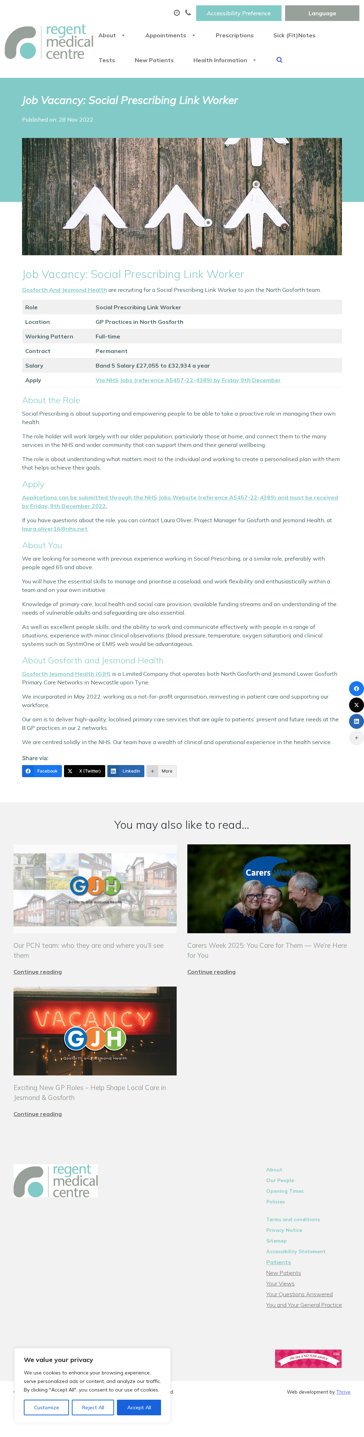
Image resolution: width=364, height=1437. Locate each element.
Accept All (139, 1407)
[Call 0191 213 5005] (189, 13)
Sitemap (276, 1241)
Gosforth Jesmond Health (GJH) (66, 673)
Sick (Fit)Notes (294, 35)
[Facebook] (356, 688)
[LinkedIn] (356, 721)
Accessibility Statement (296, 1251)
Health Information (220, 60)
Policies (275, 1201)
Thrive (343, 1392)
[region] (92, 1385)
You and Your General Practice (304, 1304)
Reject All (93, 1407)
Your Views (280, 1283)
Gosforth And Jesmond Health (64, 289)
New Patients (154, 60)
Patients (278, 1262)
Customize (46, 1407)
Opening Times (285, 1191)
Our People (280, 1180)
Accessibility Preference (239, 13)
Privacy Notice (284, 1230)
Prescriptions (235, 35)
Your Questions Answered (299, 1294)
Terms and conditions (293, 1219)
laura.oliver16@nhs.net (54, 528)
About (107, 35)
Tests (106, 60)
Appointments (165, 35)
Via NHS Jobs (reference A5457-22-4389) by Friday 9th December (188, 380)
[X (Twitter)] (356, 705)
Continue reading (38, 971)
